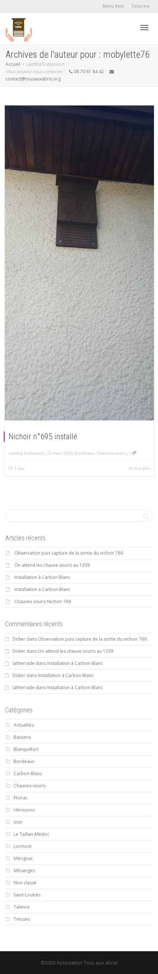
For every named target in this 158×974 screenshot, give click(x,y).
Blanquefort (26, 749)
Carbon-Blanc (28, 773)
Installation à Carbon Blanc (42, 577)
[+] (79, 262)
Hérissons (24, 810)
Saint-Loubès (27, 895)
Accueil (13, 64)
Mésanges (24, 870)
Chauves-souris (112, 453)
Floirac (21, 798)
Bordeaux (84, 453)
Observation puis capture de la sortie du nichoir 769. (69, 553)
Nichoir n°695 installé (42, 436)
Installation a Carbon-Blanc (42, 589)
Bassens (22, 737)
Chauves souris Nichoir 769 (42, 601)
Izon (18, 822)
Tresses (22, 919)
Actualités (24, 725)
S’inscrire (140, 6)
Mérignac (23, 858)
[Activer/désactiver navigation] (144, 27)
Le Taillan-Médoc (31, 834)
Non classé (25, 883)
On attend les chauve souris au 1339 (52, 565)
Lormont (23, 846)
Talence (22, 907)
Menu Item (113, 6)
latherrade (23, 663)
